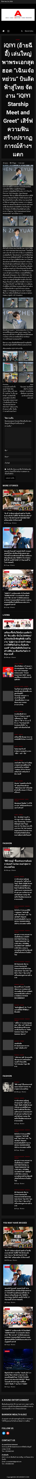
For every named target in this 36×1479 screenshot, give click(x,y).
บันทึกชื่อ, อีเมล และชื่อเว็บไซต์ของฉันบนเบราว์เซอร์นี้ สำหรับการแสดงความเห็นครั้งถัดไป (18, 471)
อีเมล (7, 457)
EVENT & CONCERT (19, 799)
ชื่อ (6, 450)
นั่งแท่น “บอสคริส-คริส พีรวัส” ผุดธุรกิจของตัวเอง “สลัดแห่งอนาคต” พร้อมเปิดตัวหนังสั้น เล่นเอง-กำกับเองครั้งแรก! (23, 787)
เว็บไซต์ (7, 463)
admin (6, 163)
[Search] (22, 31)
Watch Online (29, 31)
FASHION (16, 686)
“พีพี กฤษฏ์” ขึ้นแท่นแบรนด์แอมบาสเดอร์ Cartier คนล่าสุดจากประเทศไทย (18, 864)
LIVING (6, 621)
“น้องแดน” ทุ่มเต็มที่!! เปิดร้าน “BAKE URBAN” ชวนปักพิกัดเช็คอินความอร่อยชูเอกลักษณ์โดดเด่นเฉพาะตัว (26, 391)
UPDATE (18, 39)
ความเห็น (8, 426)
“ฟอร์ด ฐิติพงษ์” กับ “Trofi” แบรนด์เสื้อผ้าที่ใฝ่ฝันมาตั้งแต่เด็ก (23, 1010)
